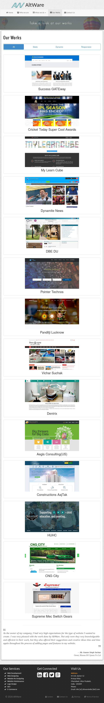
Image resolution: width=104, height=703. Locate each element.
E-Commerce (12, 689)
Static (35, 46)
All (14, 46)
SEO (8, 687)
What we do (40, 13)
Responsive (86, 46)
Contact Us (70, 13)
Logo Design (12, 684)
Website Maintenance (15, 681)
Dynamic (59, 46)
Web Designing (13, 676)
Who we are (24, 13)
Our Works (56, 13)
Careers (50, 697)
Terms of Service (92, 697)
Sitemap (77, 697)
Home (10, 13)
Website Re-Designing (15, 679)
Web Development (14, 673)
